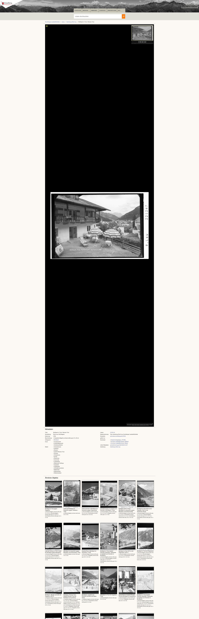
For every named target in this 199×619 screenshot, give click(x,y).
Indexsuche (85, 10)
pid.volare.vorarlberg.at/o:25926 (118, 436)
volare (62, 22)
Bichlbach (56, 440)
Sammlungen (94, 10)
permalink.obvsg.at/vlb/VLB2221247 (119, 445)
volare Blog (102, 10)
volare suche (77, 10)
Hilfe (119, 10)
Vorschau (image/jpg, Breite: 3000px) (119, 441)
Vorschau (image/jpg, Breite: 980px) (119, 443)
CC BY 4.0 (112, 432)
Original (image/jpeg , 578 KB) (118, 440)
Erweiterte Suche (112, 10)
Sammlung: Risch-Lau (71, 22)
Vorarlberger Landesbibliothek (52, 22)
